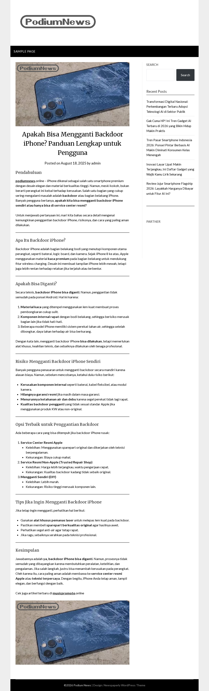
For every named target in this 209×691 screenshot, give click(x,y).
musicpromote (64, 593)
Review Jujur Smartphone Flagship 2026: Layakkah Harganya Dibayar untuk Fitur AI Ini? (169, 188)
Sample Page (25, 51)
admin (96, 163)
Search (152, 64)
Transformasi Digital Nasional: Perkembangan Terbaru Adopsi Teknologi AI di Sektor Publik (167, 106)
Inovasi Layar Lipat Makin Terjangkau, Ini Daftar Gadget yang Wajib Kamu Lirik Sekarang (170, 169)
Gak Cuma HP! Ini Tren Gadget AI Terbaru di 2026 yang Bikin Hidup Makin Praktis (168, 126)
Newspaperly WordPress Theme (124, 685)
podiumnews (25, 181)
